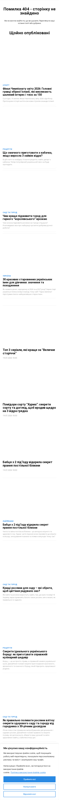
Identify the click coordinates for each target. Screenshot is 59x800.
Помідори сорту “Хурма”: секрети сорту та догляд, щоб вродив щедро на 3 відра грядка (29, 408)
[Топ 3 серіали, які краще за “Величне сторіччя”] (29, 327)
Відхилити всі (29, 794)
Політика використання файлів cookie (28, 772)
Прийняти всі (29, 779)
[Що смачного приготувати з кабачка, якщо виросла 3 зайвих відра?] (29, 127)
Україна (7, 276)
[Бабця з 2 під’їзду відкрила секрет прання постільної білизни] (29, 439)
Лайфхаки (8, 521)
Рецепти (7, 149)
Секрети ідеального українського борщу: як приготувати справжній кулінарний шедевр (25, 654)
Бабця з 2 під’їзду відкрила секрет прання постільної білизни (27, 463)
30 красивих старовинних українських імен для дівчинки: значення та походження (27, 282)
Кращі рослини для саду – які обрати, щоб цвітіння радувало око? (28, 589)
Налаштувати (29, 786)
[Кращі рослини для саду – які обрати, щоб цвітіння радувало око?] (29, 562)
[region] (29, 772)
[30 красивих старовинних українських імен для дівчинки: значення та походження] (29, 254)
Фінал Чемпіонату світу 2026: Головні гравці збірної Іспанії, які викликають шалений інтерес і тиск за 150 (27, 91)
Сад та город (10, 212)
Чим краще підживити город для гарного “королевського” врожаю (25, 217)
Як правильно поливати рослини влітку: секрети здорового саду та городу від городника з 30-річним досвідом (29, 723)
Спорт (6, 85)
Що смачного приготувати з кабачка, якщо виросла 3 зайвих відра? (27, 154)
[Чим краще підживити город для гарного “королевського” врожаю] (29, 190)
